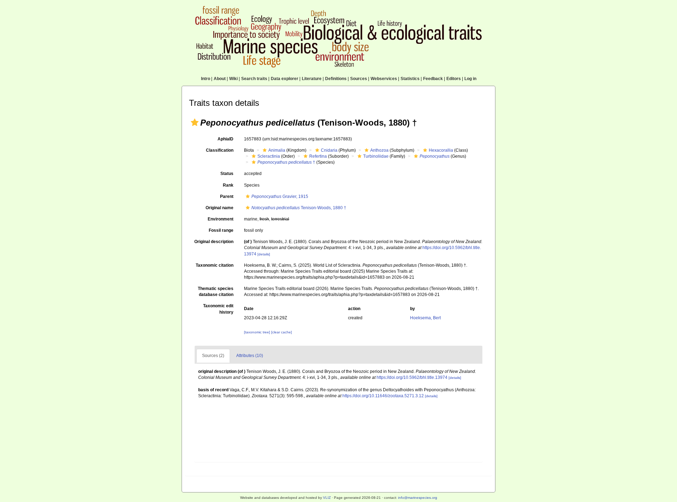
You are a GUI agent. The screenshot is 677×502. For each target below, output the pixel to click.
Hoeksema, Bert (425, 317)
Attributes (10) (249, 355)
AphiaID (225, 139)
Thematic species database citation (215, 291)
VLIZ (327, 498)
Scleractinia (268, 156)
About (220, 78)
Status (226, 173)
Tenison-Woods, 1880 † (298, 207)
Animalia (276, 150)
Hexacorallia (441, 150)
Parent (226, 196)
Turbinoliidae (376, 156)
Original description (213, 241)
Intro (205, 78)
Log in (470, 78)
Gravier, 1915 (279, 196)
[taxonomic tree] (257, 332)
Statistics (410, 78)
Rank (228, 185)
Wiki (233, 78)
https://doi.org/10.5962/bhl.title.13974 (412, 377)
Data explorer (284, 78)
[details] (263, 254)
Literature (312, 78)
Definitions (336, 78)
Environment (220, 219)
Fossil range (221, 230)
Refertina (318, 156)
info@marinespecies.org (417, 498)
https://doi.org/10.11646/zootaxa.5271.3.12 (383, 395)
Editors (453, 78)
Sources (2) (213, 355)
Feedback (433, 78)
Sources (358, 78)
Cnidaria (329, 150)
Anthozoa (379, 150)
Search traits (254, 78)
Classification (219, 150)
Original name (219, 207)
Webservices (384, 78)
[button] (194, 122)
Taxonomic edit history (218, 308)
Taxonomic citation (214, 265)
